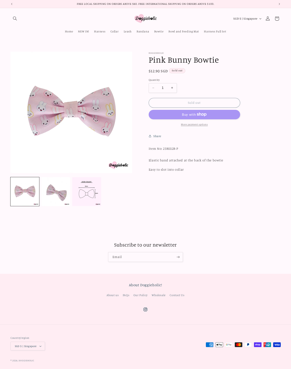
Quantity (154, 79)
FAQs (126, 295)
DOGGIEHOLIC (26, 360)
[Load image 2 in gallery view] (55, 191)
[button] (15, 18)
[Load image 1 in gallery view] (24, 191)
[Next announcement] (279, 4)
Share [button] (157, 135)
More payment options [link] (194, 124)
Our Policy (140, 295)
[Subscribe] (178, 257)
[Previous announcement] (11, 4)
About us (113, 295)
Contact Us (177, 295)
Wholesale (159, 295)
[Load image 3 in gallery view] (86, 191)
